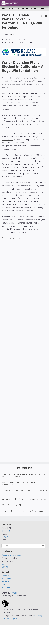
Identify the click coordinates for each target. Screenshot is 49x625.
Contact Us (6, 531)
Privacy (5, 537)
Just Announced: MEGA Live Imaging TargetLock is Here (24, 499)
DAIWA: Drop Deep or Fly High (13, 505)
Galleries (44, 8)
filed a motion (7, 139)
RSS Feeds (6, 587)
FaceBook (6, 576)
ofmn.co (13, 593)
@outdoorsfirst (8, 579)
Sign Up (5, 567)
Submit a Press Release (11, 555)
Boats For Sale (23, 8)
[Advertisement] (24, 357)
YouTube (5, 584)
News (3, 8)
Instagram (6, 581)
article (12, 35)
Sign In (4, 564)
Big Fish (11, 8)
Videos (33, 8)
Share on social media (11, 238)
